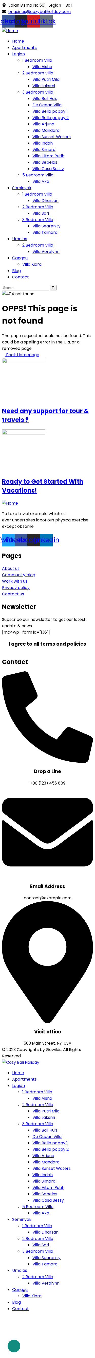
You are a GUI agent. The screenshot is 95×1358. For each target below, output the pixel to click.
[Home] (10, 31)
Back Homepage (22, 355)
